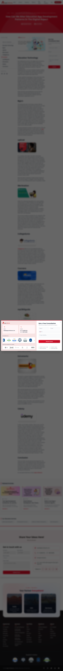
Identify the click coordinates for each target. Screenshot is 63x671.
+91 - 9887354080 (23, 332)
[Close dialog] (60, 322)
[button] (40, 331)
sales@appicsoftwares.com (9, 330)
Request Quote (49, 341)
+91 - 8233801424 (23, 330)
